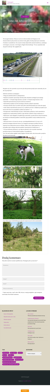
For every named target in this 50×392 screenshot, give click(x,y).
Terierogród (10, 2)
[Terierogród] (4, 2)
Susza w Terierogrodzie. (8, 313)
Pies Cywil (30, 326)
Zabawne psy (19, 359)
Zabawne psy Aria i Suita (9, 361)
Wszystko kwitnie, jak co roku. (10, 316)
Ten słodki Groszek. (7, 327)
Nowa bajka (30, 335)
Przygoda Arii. (17, 357)
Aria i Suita (25, 16)
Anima (24, 381)
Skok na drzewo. (31, 341)
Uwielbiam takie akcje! (8, 359)
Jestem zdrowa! (7, 325)
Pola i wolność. (30, 313)
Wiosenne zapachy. (7, 319)
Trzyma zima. (6, 322)
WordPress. (29, 381)
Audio (20, 352)
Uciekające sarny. (31, 331)
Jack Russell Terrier (7, 357)
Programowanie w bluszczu (33, 318)
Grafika (10, 355)
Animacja (6, 352)
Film (5, 355)
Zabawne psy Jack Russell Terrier (11, 364)
